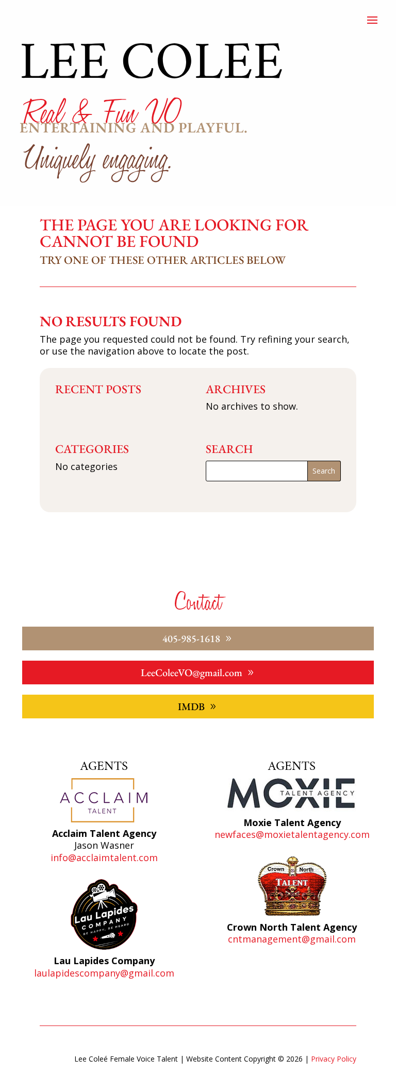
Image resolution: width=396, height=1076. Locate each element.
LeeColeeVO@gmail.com (191, 672)
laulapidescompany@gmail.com (104, 973)
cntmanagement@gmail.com (292, 939)
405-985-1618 (191, 638)
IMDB (191, 706)
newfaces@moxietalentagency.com (292, 834)
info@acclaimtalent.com (104, 857)
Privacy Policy (333, 1059)
